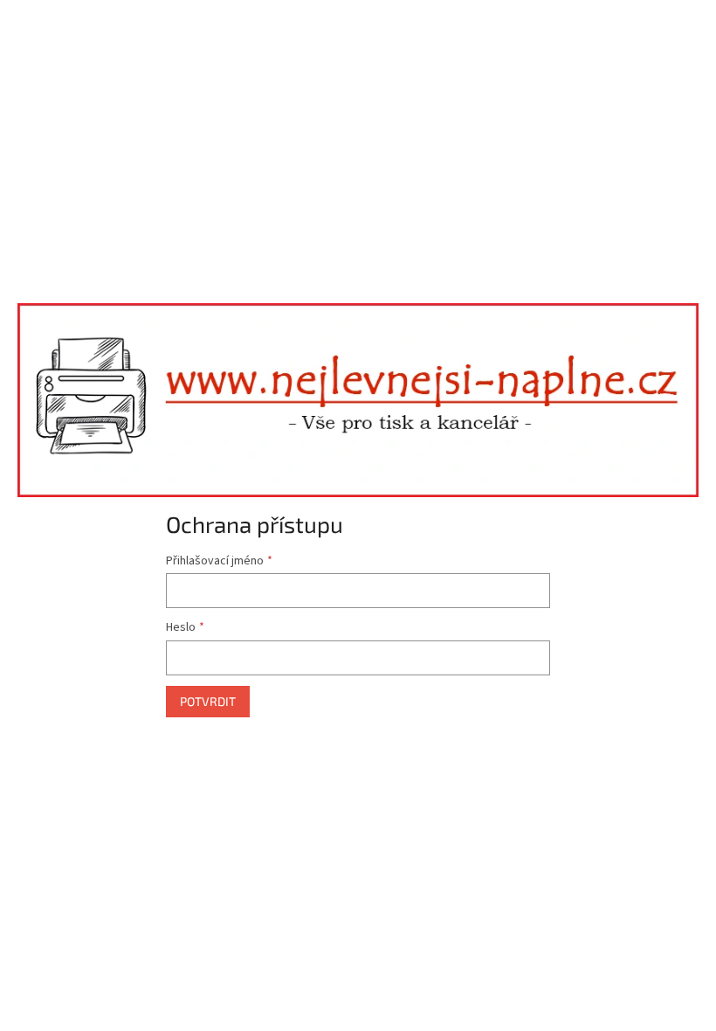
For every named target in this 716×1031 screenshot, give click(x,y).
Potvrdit (208, 701)
